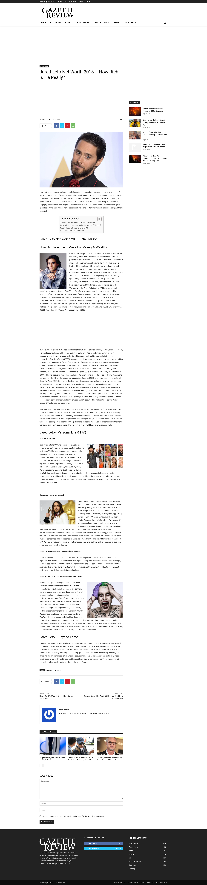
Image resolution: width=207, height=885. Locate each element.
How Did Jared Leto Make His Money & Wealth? (81, 225)
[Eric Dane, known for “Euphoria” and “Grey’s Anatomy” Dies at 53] (110, 746)
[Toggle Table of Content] (98, 219)
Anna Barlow (45, 119)
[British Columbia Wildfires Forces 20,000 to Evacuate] (135, 111)
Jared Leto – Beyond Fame (73, 230)
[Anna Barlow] (49, 715)
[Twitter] (62, 125)
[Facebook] (56, 125)
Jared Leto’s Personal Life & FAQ (75, 228)
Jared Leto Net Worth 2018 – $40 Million (78, 222)
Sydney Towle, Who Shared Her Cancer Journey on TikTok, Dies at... (155, 134)
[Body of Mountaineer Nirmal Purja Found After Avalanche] (135, 147)
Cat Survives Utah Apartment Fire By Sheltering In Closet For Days (155, 122)
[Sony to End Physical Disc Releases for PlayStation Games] (53, 746)
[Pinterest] (67, 125)
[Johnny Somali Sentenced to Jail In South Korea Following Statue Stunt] (81, 746)
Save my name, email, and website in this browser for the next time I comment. (73, 816)
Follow (118, 848)
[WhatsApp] (73, 125)
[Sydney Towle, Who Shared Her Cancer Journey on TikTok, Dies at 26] (135, 135)
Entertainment (44, 66)
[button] (164, 23)
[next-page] (44, 765)
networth (58, 670)
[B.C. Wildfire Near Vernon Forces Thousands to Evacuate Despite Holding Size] (135, 159)
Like (119, 843)
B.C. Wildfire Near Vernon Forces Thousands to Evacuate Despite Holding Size (155, 158)
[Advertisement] (103, 43)
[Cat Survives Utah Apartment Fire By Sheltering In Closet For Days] (135, 123)
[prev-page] (41, 765)
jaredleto (49, 670)
